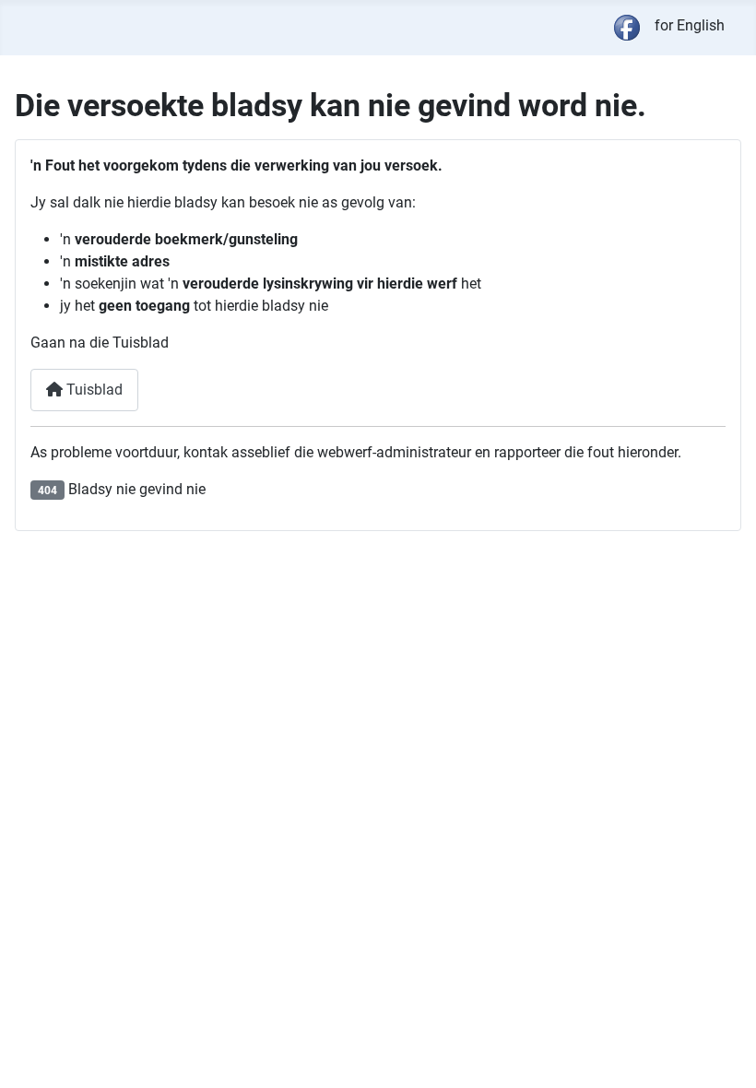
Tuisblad (93, 389)
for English (690, 25)
